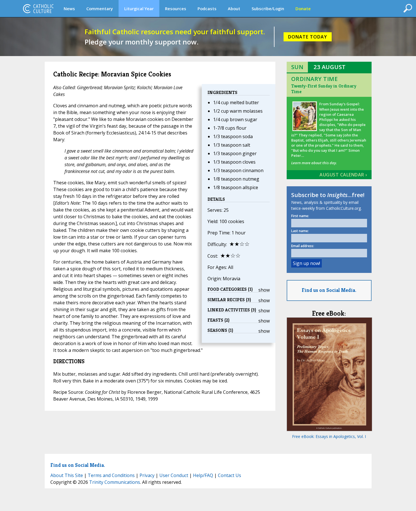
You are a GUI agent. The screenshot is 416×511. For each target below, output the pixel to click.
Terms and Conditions (111, 475)
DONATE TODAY (307, 37)
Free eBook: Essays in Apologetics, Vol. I (329, 436)
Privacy (147, 475)
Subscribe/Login (268, 8)
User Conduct (173, 475)
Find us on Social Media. (329, 290)
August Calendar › (343, 175)
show (264, 290)
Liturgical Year (139, 8)
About (234, 8)
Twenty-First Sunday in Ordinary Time (323, 89)
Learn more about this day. (314, 162)
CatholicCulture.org (38, 8)
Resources (175, 8)
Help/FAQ (203, 475)
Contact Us (229, 475)
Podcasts (207, 8)
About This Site (66, 475)
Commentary (99, 8)
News (69, 8)
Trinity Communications (114, 482)
